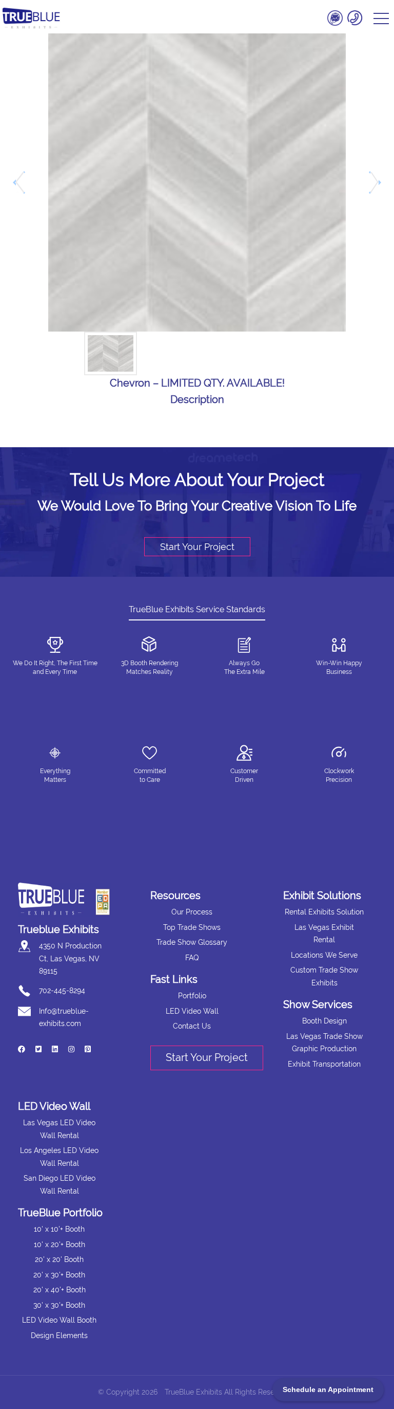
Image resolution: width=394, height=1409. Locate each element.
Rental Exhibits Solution (324, 912)
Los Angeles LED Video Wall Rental (59, 1156)
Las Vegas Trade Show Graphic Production (324, 1042)
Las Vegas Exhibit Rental (324, 933)
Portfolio (192, 996)
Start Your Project (197, 546)
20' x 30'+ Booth (59, 1275)
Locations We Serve (324, 955)
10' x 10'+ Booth (59, 1229)
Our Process (191, 912)
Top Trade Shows (192, 927)
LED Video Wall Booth (59, 1320)
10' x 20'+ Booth (59, 1244)
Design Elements (59, 1335)
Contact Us (192, 1026)
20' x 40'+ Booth (59, 1290)
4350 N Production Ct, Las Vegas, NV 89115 (70, 958)
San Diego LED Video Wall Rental (59, 1184)
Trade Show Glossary (191, 942)
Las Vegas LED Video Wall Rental (59, 1129)
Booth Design (324, 1021)
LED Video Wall (192, 1011)
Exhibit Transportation (324, 1064)
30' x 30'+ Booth (59, 1305)
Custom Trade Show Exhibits (324, 976)
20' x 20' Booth (59, 1259)
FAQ (192, 958)
